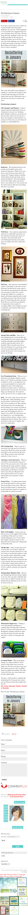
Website (3, 756)
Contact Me (18, 876)
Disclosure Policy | (13, 874)
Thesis (25, 870)
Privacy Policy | (10, 876)
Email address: (4, 836)
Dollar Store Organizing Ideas (17, 794)
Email (3, 750)
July (2, 686)
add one (14, 734)
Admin (24, 872)
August (6, 686)
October (18, 686)
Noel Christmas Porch (16, 796)
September (12, 686)
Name (3, 744)
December (6, 688)
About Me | (3, 874)
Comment (4, 763)
